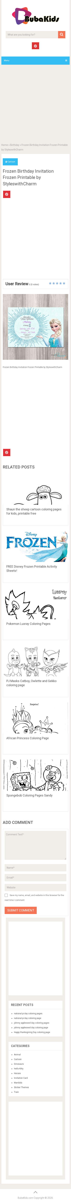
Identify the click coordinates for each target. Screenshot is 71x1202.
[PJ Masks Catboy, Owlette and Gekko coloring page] (35, 660)
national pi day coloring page (27, 1018)
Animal (17, 1054)
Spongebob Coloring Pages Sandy (29, 795)
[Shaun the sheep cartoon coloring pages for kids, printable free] (35, 489)
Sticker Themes (21, 1087)
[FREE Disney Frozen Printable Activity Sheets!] (35, 546)
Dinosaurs (19, 1064)
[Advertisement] (35, 104)
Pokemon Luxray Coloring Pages (28, 624)
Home (4, 145)
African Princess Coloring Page (27, 738)
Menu (6, 60)
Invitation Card (21, 1078)
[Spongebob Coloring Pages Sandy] (35, 775)
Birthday (14, 145)
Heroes (17, 1073)
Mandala (18, 1083)
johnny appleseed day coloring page (31, 1027)
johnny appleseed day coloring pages (31, 1023)
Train (16, 1092)
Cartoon (11, 162)
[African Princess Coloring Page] (35, 718)
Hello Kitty (18, 1068)
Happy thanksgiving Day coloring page (32, 1032)
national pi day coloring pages (28, 1013)
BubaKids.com (25, 1197)
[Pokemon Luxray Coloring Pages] (35, 603)
